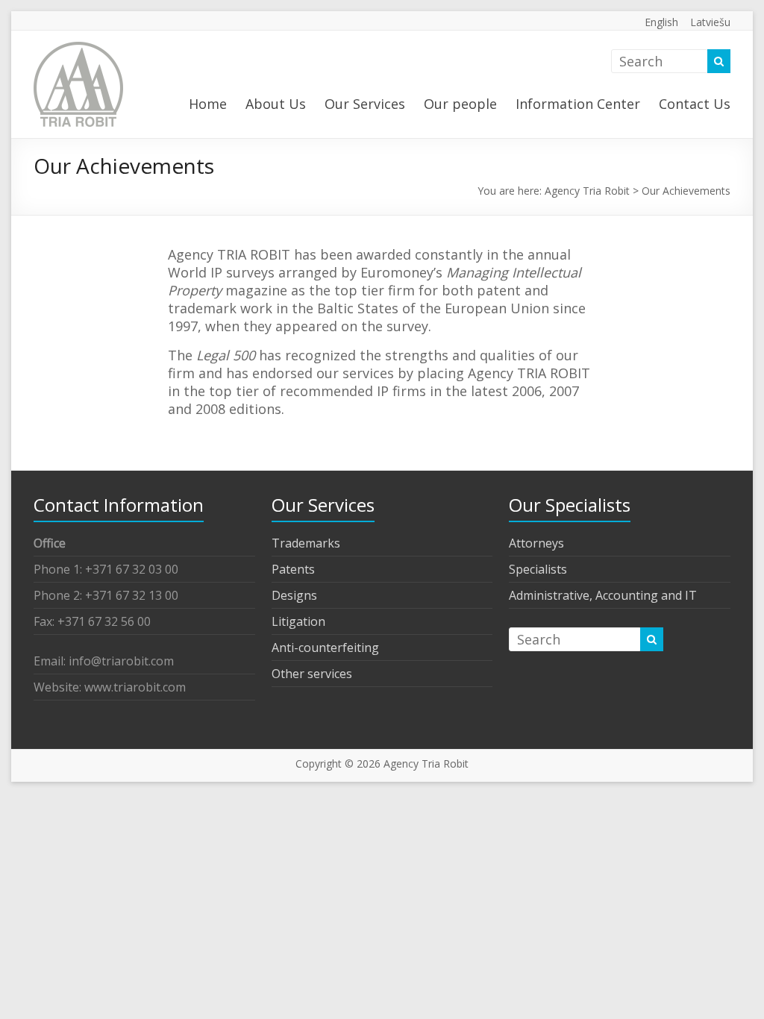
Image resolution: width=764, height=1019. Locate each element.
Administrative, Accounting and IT (603, 595)
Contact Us (694, 104)
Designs (294, 595)
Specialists (538, 569)
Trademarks (306, 543)
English (661, 22)
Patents (293, 569)
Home (208, 104)
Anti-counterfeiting (325, 647)
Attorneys (536, 543)
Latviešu (710, 22)
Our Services (365, 104)
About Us (275, 104)
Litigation (298, 621)
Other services (312, 673)
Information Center (578, 104)
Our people (460, 104)
